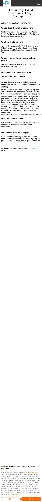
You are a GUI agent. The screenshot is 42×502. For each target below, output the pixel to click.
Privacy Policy (15, 494)
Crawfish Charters (31, 472)
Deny (10, 499)
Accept (31, 499)
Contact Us (34, 148)
